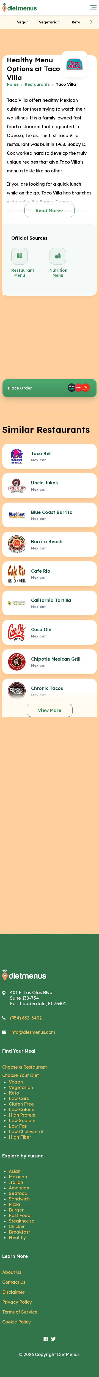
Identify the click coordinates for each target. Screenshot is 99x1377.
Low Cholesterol (26, 1131)
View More (49, 710)
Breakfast (19, 1232)
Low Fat (17, 1126)
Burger (16, 1210)
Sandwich (19, 1199)
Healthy (17, 1237)
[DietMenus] (19, 7)
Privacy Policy (17, 1302)
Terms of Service (19, 1312)
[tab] (23, 22)
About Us (11, 1272)
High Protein (22, 1115)
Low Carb (19, 1098)
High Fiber (20, 1137)
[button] (91, 22)
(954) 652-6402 (26, 1018)
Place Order (20, 388)
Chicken (17, 1226)
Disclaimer (13, 1292)
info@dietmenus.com (32, 1032)
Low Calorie (21, 1109)
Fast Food (20, 1215)
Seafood (18, 1193)
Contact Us (13, 1282)
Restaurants (37, 84)
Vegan (16, 1082)
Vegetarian (21, 1087)
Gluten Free (21, 1104)
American (19, 1188)
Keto (14, 1093)
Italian (16, 1182)
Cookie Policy (16, 1322)
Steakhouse (21, 1221)
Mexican (18, 1176)
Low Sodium (22, 1120)
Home (13, 84)
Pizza (14, 1204)
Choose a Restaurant (24, 1067)
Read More (48, 210)
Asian (14, 1171)
